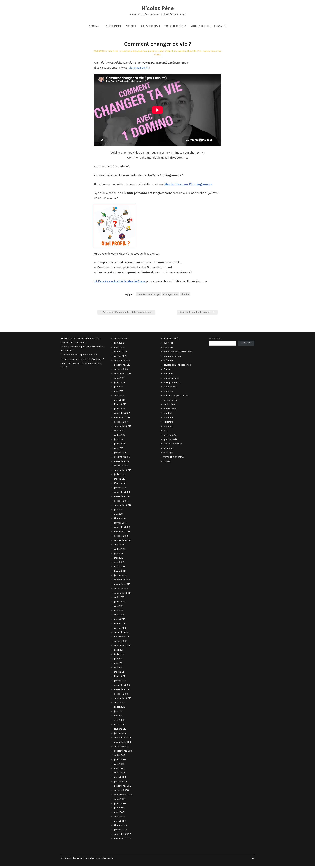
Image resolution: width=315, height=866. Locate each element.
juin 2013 (118, 553)
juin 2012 (118, 606)
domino (185, 294)
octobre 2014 (121, 500)
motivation (180, 51)
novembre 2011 (121, 636)
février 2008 (120, 825)
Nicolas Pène (157, 8)
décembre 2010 (122, 685)
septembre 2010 (122, 698)
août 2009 (119, 755)
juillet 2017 (119, 435)
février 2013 (120, 571)
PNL (199, 51)
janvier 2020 (120, 356)
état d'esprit (166, 51)
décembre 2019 (122, 360)
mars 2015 (119, 478)
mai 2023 (119, 347)
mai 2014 (118, 514)
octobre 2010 (121, 693)
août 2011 (119, 649)
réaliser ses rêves (211, 51)
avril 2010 (119, 720)
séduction (168, 448)
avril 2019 (119, 395)
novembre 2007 (122, 838)
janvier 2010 (120, 733)
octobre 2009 (121, 746)
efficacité (168, 373)
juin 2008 (119, 807)
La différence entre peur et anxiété (79, 354)
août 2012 (119, 597)
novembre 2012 (122, 584)
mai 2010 (118, 715)
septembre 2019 (122, 373)
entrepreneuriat (171, 382)
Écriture (167, 369)
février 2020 (120, 351)
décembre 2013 (122, 527)
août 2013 (119, 544)
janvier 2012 (120, 628)
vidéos (157, 54)
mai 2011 (118, 663)
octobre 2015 (121, 465)
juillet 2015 (119, 474)
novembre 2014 (122, 496)
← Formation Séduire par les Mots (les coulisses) (126, 312)
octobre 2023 (121, 338)
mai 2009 (119, 768)
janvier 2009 (120, 781)
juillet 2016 (119, 443)
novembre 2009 (122, 742)
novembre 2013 (122, 531)
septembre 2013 (122, 540)
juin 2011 (118, 658)
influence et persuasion (175, 395)
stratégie (168, 452)
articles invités (171, 338)
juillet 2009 (120, 759)
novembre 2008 (122, 786)
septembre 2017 (122, 426)
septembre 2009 (123, 750)
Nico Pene (113, 51)
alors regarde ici (138, 67)
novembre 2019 (122, 364)
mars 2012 (119, 619)
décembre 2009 (122, 737)
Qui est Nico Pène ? (175, 26)
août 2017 (119, 430)
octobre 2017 (121, 421)
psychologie (169, 435)
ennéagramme (171, 378)
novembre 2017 (122, 417)
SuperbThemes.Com (105, 858)
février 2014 (120, 518)
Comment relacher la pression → (197, 312)
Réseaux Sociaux (150, 26)
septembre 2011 (122, 645)
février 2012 (120, 623)
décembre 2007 (122, 834)
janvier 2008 (120, 829)
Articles (131, 26)
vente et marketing (173, 456)
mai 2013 (118, 557)
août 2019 (119, 378)
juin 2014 (118, 509)
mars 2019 (119, 400)
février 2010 (120, 728)
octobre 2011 (120, 641)
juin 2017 (118, 439)
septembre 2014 (122, 505)
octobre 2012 (121, 588)
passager (168, 426)
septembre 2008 (123, 794)
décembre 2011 (121, 632)
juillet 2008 (120, 803)
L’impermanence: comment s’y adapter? (82, 359)
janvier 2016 (120, 452)
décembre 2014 (122, 492)
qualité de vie (170, 439)
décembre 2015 (122, 456)
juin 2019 (118, 386)
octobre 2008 (121, 790)
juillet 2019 (119, 382)
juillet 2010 (119, 706)
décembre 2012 (122, 579)
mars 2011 (119, 671)
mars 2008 (120, 821)
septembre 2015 (122, 470)
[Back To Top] (253, 858)
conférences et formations (177, 351)
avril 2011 (118, 667)
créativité (125, 51)
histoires (168, 391)
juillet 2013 (119, 549)
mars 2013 (119, 566)
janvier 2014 (120, 522)
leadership (169, 404)
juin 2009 (119, 764)
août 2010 (119, 702)
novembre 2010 (122, 689)
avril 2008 (119, 816)
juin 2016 (118, 448)
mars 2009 (120, 777)
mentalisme (169, 408)
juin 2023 (119, 343)
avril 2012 (119, 614)
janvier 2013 (120, 575)
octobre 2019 (121, 369)
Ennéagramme (113, 26)
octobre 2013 (121, 535)
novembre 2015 (122, 461)
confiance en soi (172, 356)
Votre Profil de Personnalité (208, 26)
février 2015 (120, 483)
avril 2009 (119, 772)
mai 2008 (119, 812)
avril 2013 (119, 562)
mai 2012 (118, 610)
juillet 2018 (119, 408)
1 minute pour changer (148, 294)
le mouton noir (171, 400)
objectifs (191, 51)
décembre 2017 (122, 413)
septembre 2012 (122, 593)
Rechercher (215, 338)
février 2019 (120, 404)
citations (168, 347)
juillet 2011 (119, 654)
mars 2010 (119, 724)
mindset (167, 413)
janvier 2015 (120, 487)
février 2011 (119, 676)
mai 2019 (118, 391)
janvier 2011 (120, 680)
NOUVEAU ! (94, 26)
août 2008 (119, 799)
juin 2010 (118, 711)
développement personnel (145, 51)
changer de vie (170, 294)
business (168, 343)
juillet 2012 (119, 601)
